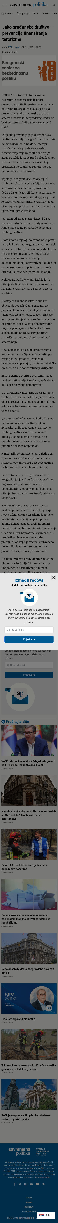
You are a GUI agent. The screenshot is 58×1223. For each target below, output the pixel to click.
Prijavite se (29, 639)
